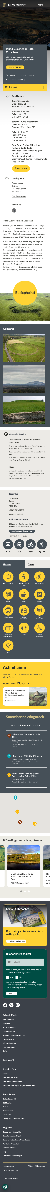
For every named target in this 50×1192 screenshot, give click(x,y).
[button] (17, 812)
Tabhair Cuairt (10, 1015)
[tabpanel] (24, 866)
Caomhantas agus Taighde (12, 1136)
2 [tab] (25, 891)
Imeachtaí (6, 1023)
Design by (10, 1178)
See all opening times (14, 80)
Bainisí (5, 1074)
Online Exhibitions (9, 1148)
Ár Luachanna (8, 1111)
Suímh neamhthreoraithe (12, 1132)
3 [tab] (29, 891)
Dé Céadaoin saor (9, 1039)
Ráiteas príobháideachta (36, 1166)
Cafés (5, 1051)
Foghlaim (7, 1128)
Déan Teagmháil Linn (10, 1170)
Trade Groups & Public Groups (14, 1035)
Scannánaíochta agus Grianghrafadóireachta (19, 1086)
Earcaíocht (8, 1060)
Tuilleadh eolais (15, 941)
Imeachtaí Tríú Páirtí (10, 1078)
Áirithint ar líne (21, 168)
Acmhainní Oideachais (11, 1144)
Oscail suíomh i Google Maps (21, 531)
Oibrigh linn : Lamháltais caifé (13, 1119)
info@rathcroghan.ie (16, 514)
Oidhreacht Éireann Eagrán (12, 1156)
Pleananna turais (9, 1047)
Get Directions (19, 196)
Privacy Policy (19, 988)
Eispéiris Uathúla (9, 1031)
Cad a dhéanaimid (9, 1099)
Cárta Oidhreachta (9, 1043)
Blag (4, 1152)
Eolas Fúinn (9, 1094)
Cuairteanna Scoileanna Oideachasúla (16, 1140)
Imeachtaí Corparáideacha (12, 1082)
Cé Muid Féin (7, 1103)
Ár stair (5, 1107)
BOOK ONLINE (15, 67)
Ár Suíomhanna (8, 1020)
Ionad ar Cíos (9, 1069)
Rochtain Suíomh (9, 1027)
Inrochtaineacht (8, 1166)
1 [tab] (21, 891)
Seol (10, 993)
